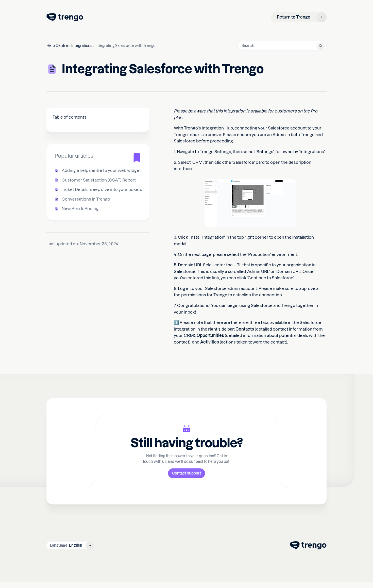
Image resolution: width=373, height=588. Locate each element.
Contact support (186, 473)
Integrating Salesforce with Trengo (125, 46)
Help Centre (57, 45)
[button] (70, 545)
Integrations (81, 45)
